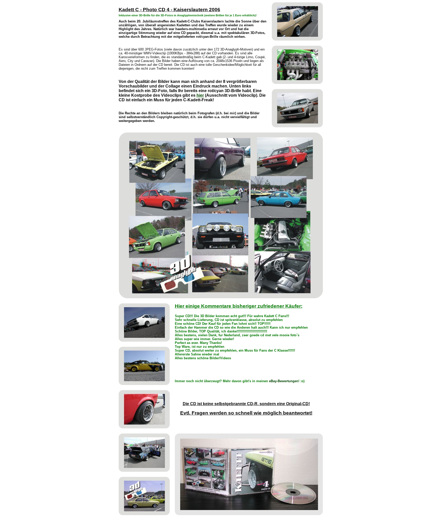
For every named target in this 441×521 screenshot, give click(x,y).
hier (200, 95)
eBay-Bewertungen (283, 381)
